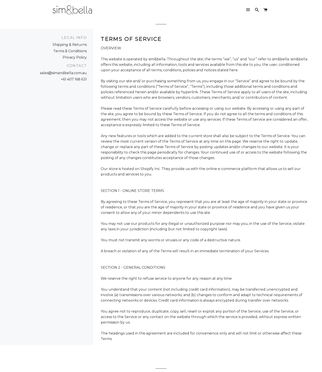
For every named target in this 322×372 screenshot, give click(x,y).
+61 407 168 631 (74, 79)
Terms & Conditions (70, 51)
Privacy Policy (75, 57)
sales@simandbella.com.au (63, 73)
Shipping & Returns (70, 45)
